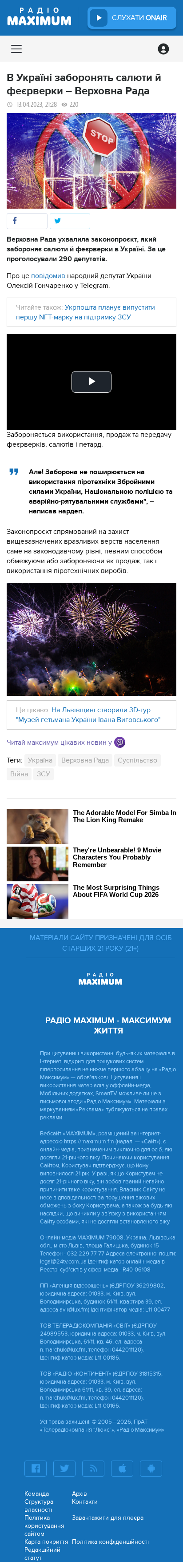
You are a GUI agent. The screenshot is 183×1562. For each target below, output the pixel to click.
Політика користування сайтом (44, 1526)
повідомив (48, 275)
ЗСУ (43, 774)
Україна (40, 760)
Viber (119, 742)
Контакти (85, 1501)
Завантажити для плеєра (107, 1518)
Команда (36, 1493)
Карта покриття (46, 1542)
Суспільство (137, 760)
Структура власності (38, 1506)
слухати (139, 17)
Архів (79, 1493)
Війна (19, 774)
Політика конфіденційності (110, 1542)
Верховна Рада (85, 760)
